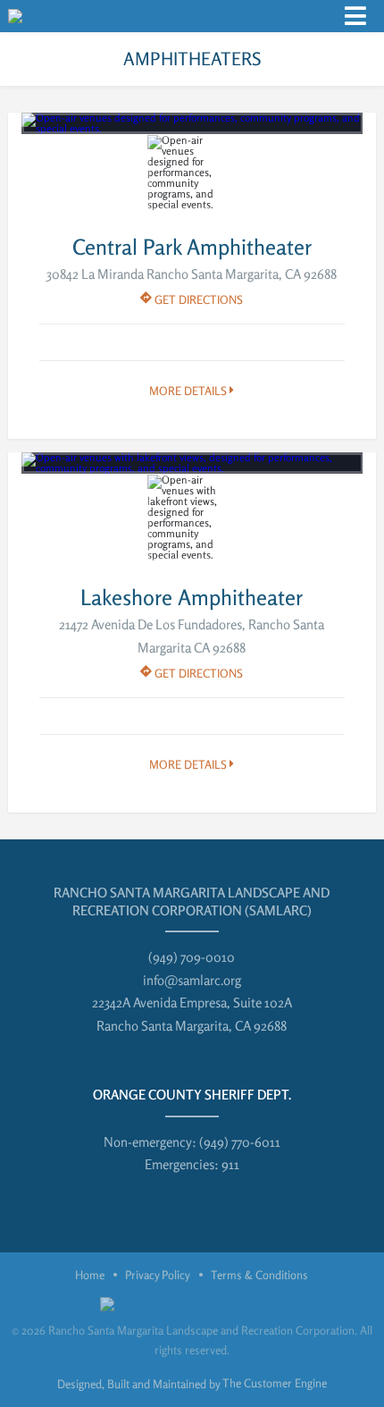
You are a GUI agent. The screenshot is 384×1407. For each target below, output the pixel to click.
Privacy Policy (157, 1275)
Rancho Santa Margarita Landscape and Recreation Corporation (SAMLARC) (192, 901)
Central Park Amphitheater (192, 247)
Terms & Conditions (259, 1275)
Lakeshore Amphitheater (191, 598)
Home (89, 1275)
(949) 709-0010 (191, 956)
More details (189, 391)
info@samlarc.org (192, 980)
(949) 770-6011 (239, 1141)
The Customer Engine (274, 1383)
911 (230, 1164)
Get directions (197, 300)
